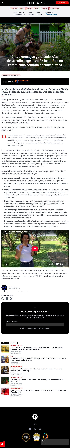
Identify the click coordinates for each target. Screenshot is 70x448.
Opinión (22, 8)
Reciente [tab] (5, 343)
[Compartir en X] (11, 298)
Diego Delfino (14, 362)
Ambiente (44, 8)
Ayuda (35, 424)
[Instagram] (40, 429)
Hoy (12, 356)
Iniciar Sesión (62, 3)
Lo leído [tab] (13, 343)
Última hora (14, 8)
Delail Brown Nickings (16, 373)
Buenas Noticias (55, 8)
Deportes (29, 8)
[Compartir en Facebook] (6, 298)
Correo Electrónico (12, 321)
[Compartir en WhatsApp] (2, 298)
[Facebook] (30, 429)
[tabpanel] (35, 371)
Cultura (37, 8)
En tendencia (35, 53)
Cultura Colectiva (16, 345)
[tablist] (35, 343)
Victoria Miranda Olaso (16, 351)
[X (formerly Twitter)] (35, 429)
